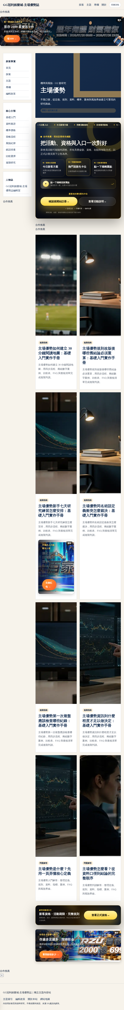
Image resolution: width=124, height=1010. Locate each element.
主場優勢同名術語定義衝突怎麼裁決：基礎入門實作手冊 (98, 510)
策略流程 (11, 136)
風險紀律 (11, 143)
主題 (88, 4)
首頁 (8, 68)
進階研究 (11, 162)
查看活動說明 (97, 201)
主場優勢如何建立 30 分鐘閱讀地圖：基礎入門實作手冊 (55, 353)
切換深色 (115, 5)
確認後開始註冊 (59, 201)
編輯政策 (11, 93)
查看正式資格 (101, 915)
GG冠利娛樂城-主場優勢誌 (21, 4)
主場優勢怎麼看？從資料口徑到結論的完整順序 (98, 873)
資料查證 (11, 124)
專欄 (96, 4)
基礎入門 (11, 117)
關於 (104, 4)
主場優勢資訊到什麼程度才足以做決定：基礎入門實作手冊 (98, 720)
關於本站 (33, 999)
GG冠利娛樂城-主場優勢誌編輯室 (16, 188)
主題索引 (8, 999)
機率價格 (11, 130)
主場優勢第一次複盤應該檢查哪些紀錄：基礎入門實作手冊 (54, 720)
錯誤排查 (11, 149)
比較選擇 (11, 156)
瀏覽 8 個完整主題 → (51, 110)
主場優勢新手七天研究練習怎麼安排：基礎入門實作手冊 (54, 510)
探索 (81, 4)
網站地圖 (45, 999)
